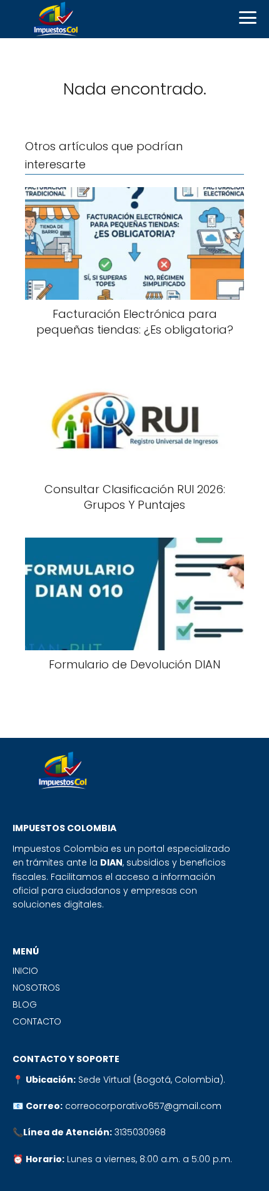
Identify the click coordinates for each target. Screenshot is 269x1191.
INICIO (25, 970)
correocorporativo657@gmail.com (143, 1106)
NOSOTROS (36, 987)
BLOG (25, 1004)
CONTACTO (37, 1021)
